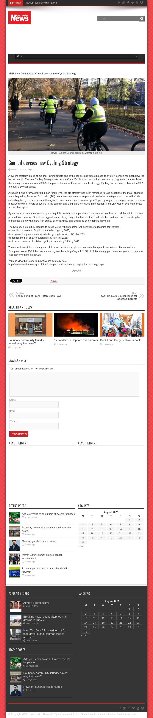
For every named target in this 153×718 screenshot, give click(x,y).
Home (15, 73)
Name (12, 399)
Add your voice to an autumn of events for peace (48, 514)
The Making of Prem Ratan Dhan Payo (39, 294)
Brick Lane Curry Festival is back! (120, 340)
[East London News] (19, 21)
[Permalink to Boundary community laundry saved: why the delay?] (30, 335)
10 (83, 529)
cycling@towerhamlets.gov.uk (24, 254)
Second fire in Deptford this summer (76, 340)
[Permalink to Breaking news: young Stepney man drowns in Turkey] (15, 625)
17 (83, 533)
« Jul (80, 546)
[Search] (142, 19)
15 (130, 529)
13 (111, 529)
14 (120, 529)
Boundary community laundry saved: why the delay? (26, 341)
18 (92, 533)
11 (92, 529)
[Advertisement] (76, 38)
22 (130, 533)
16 (139, 529)
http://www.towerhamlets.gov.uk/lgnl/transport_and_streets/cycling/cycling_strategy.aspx (56, 264)
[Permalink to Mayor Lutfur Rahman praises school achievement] (14, 563)
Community (27, 73)
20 (111, 533)
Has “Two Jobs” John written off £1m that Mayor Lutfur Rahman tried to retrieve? (45, 634)
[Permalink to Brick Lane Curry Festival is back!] (122, 335)
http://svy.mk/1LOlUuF (79, 251)
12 (101, 529)
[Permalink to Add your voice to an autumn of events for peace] (14, 522)
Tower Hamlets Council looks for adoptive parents (118, 296)
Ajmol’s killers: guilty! (36, 602)
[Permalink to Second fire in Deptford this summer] (76, 335)
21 (120, 533)
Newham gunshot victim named (41, 2)
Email (12, 410)
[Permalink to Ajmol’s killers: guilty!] (15, 611)
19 (101, 533)
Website (13, 421)
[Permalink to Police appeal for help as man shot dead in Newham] (14, 577)
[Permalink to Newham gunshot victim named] (14, 550)
